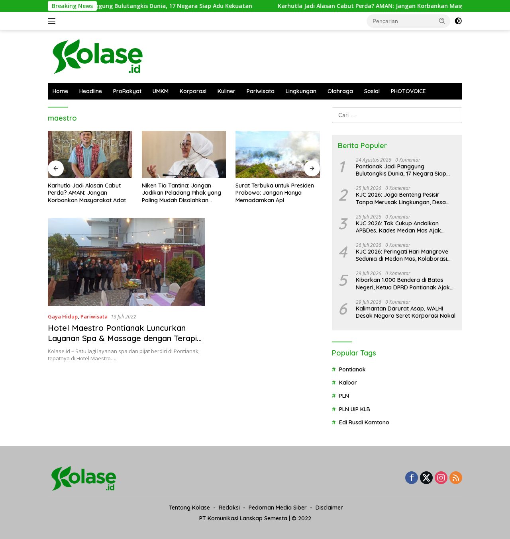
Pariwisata (261, 91)
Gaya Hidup (63, 316)
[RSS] (455, 478)
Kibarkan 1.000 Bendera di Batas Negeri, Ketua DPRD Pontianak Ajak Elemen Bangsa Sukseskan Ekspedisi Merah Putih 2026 (404, 283)
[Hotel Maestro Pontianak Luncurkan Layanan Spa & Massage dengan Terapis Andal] (126, 262)
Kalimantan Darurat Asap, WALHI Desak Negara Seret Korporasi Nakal (405, 312)
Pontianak (352, 369)
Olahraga (340, 91)
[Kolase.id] (97, 56)
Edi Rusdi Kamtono (364, 422)
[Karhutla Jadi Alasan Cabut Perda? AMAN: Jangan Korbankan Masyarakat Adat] (90, 154)
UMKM (161, 91)
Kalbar (348, 382)
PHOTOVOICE (408, 91)
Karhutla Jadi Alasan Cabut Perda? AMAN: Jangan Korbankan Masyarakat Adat (373, 6)
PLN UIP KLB (354, 409)
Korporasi (193, 91)
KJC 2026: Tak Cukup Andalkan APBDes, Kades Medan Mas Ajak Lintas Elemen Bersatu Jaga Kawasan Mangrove (398, 227)
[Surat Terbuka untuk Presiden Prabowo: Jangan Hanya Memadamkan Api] (277, 154)
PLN (344, 395)
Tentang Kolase (189, 507)
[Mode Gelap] (458, 21)
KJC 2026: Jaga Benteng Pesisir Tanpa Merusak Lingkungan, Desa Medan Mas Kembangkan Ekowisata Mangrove (404, 198)
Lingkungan (301, 91)
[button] (442, 20)
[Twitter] (426, 478)
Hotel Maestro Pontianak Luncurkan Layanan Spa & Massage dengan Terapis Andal (124, 338)
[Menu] (53, 21)
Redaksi (229, 507)
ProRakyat (127, 91)
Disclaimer (329, 507)
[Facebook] (411, 478)
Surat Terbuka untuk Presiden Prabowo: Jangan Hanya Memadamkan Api (274, 192)
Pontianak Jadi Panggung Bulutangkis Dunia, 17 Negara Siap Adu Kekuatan (132, 6)
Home (60, 91)
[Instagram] (441, 478)
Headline (90, 91)
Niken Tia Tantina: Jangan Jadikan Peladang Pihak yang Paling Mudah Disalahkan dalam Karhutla (181, 193)
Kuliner (226, 91)
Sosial (372, 91)
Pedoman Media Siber (278, 507)
